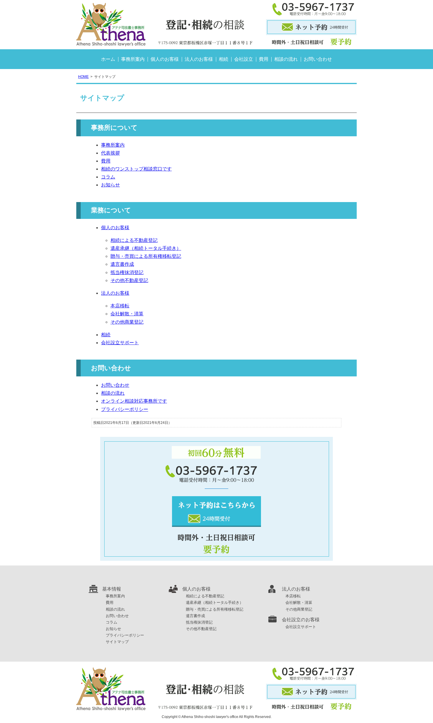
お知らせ (110, 184)
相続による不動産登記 (134, 240)
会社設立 (243, 59)
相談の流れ (286, 59)
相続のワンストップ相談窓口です (136, 168)
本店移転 (119, 305)
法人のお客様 (199, 59)
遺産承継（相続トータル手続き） (145, 248)
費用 (263, 59)
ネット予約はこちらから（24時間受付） (216, 511)
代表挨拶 (110, 152)
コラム (108, 176)
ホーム (108, 59)
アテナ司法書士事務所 (164, 24)
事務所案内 (133, 59)
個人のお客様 (165, 59)
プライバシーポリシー (124, 409)
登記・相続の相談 (216, 689)
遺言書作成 (122, 264)
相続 (223, 59)
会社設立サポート (120, 342)
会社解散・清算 (126, 313)
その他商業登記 (126, 321)
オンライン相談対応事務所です (134, 401)
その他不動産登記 (129, 280)
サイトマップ (117, 642)
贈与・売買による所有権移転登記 (145, 256)
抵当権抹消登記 (126, 272)
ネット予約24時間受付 (311, 27)
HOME (83, 77)
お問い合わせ (318, 59)
